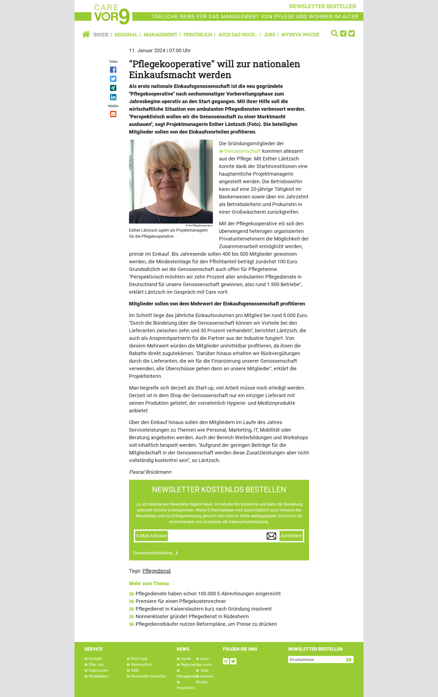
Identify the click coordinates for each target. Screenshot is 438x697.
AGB (134, 670)
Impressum (98, 670)
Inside (100, 34)
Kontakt (95, 658)
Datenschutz (141, 664)
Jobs (269, 34)
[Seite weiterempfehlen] (114, 115)
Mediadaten (98, 676)
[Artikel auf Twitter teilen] (114, 79)
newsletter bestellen (322, 6)
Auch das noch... (238, 34)
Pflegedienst (156, 571)
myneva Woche (300, 34)
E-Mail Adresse (151, 535)
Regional (126, 34)
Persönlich (198, 34)
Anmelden (291, 535)
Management (160, 34)
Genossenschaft (242, 151)
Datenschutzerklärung (152, 553)
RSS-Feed (138, 658)
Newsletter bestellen (148, 676)
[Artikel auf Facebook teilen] (114, 70)
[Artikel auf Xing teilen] (114, 89)
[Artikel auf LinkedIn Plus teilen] (114, 98)
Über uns (96, 664)
